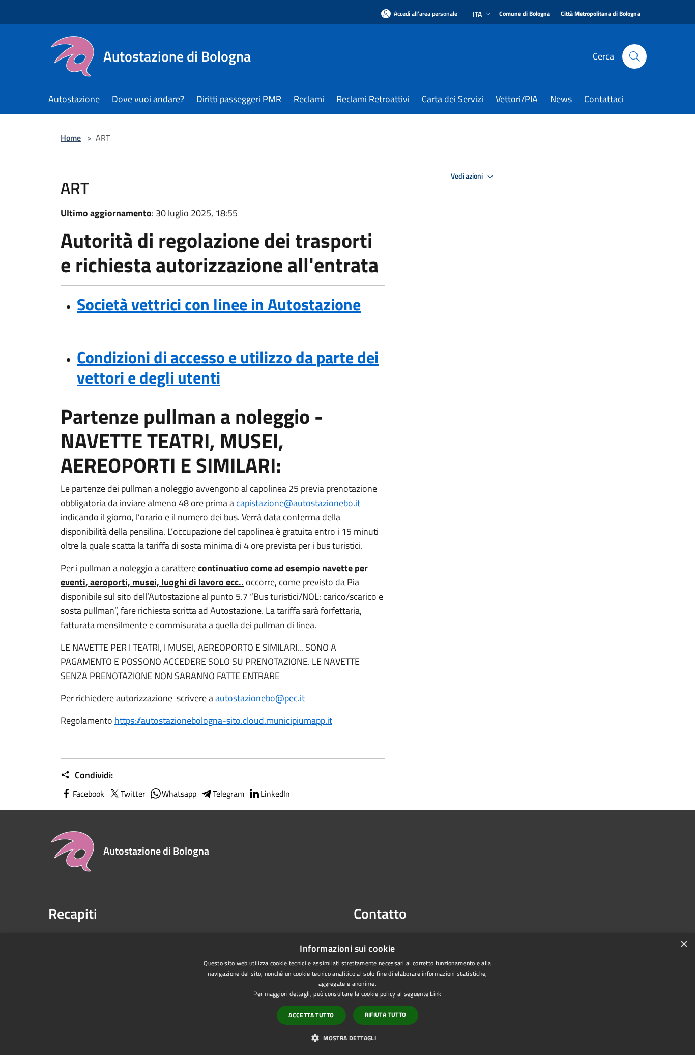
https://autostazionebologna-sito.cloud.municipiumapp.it (223, 720)
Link (435, 994)
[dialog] (347, 994)
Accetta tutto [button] (311, 1015)
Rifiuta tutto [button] (386, 1014)
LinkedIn (275, 793)
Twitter (133, 793)
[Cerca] (634, 56)
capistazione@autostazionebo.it (298, 503)
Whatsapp (179, 793)
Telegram (228, 793)
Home (71, 138)
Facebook (88, 793)
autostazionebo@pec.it (260, 698)
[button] (347, 1038)
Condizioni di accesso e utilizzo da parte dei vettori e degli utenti (228, 367)
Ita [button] (477, 14)
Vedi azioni (467, 176)
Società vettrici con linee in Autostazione (219, 304)
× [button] (683, 944)
